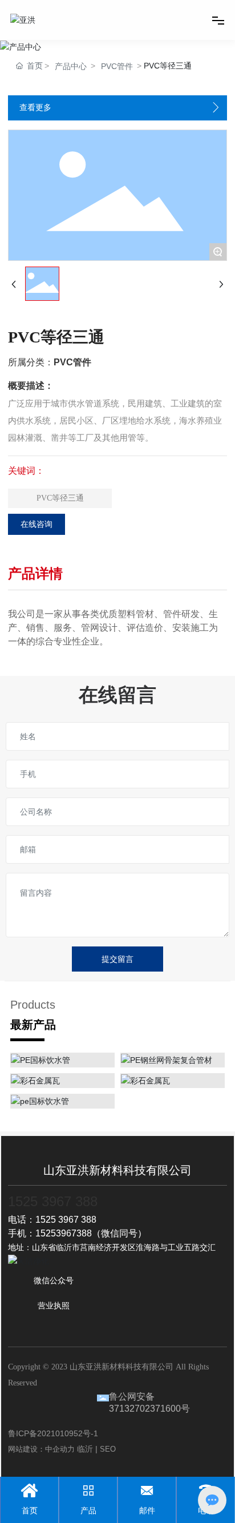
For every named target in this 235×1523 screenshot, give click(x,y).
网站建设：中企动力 (41, 1449)
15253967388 (63, 1233)
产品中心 (71, 66)
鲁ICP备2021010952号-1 (53, 1433)
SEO (108, 1449)
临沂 (85, 1448)
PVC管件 (117, 66)
